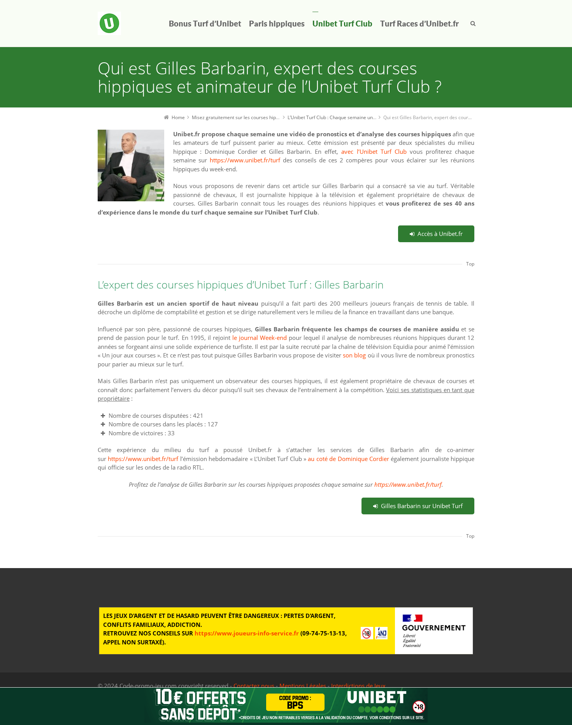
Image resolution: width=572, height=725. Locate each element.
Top (470, 264)
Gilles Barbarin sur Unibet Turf (422, 506)
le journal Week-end (259, 337)
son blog (354, 355)
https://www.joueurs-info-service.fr (247, 633)
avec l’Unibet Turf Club (373, 151)
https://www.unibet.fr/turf (245, 160)
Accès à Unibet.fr (440, 234)
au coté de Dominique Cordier (348, 459)
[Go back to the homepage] (109, 23)
